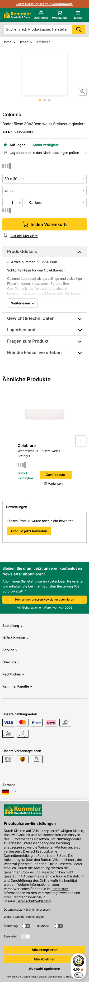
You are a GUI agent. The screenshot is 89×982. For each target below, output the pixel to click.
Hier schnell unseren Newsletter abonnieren (44, 599)
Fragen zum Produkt (27, 341)
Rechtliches (13, 674)
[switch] (78, 975)
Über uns (10, 662)
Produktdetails (22, 251)
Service (9, 650)
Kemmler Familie (17, 686)
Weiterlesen (20, 303)
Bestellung (12, 626)
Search (78, 29)
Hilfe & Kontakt (15, 638)
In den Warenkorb (49, 224)
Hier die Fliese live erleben (34, 352)
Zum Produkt (55, 475)
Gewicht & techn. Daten (31, 318)
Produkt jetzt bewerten (29, 531)
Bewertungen (16, 507)
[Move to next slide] (80, 440)
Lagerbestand (21, 329)
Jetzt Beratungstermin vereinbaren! (44, 4)
